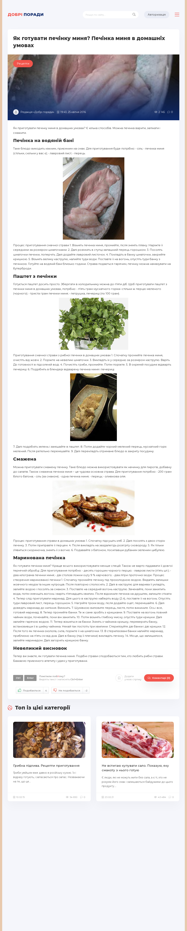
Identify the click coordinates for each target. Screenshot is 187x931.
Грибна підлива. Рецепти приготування (46, 765)
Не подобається (73, 690)
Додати (133, 678)
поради (26, 14)
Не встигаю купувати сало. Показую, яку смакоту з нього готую (135, 768)
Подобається (35, 690)
